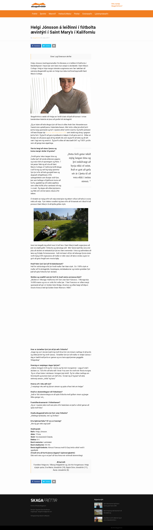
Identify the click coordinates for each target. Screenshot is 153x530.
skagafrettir (36, 38)
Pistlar (77, 14)
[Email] (54, 46)
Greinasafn (87, 14)
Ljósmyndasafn (101, 14)
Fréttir (34, 14)
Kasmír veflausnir (44, 515)
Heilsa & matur (64, 14)
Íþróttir (43, 14)
